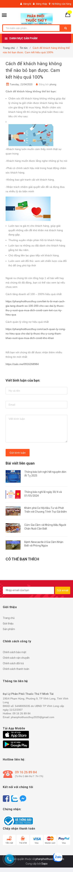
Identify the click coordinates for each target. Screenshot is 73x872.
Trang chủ (9, 617)
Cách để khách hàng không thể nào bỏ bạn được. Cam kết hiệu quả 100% (34, 70)
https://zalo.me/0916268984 (22, 364)
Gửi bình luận (18, 452)
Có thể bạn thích (22, 559)
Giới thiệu (8, 623)
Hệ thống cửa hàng (61, 4)
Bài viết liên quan (20, 463)
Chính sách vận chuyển (16, 657)
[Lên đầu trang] (64, 862)
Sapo (44, 863)
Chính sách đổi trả (13, 663)
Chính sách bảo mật (14, 652)
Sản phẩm (9, 629)
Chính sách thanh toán (16, 668)
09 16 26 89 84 (26, 772)
